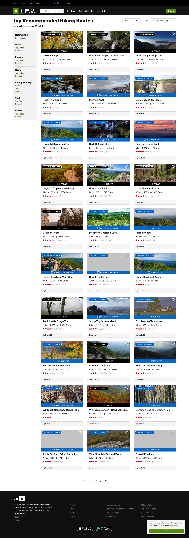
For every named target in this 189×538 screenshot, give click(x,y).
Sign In (171, 11)
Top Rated (19, 48)
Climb (15, 3)
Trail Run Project (148, 509)
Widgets (73, 512)
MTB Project (111, 516)
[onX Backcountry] (62, 3)
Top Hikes (95, 11)
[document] (166, 527)
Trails (17, 88)
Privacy (106, 535)
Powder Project (147, 512)
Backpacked (20, 38)
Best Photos (84, 11)
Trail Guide (71, 11)
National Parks (147, 516)
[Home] (26, 11)
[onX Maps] (19, 500)
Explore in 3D (47, 69)
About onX (18, 517)
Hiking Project (147, 505)
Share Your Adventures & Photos (120, 509)
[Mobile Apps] (104, 11)
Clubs (72, 516)
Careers (17, 520)
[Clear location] (174, 20)
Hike (30, 3)
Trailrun (40, 3)
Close (166, 530)
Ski (49, 3)
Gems (17, 91)
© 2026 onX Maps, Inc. (88, 535)
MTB (23, 3)
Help (72, 509)
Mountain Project (113, 512)
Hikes (17, 85)
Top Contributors (113, 505)
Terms (100, 535)
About (72, 505)
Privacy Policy (175, 525)
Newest (18, 50)
